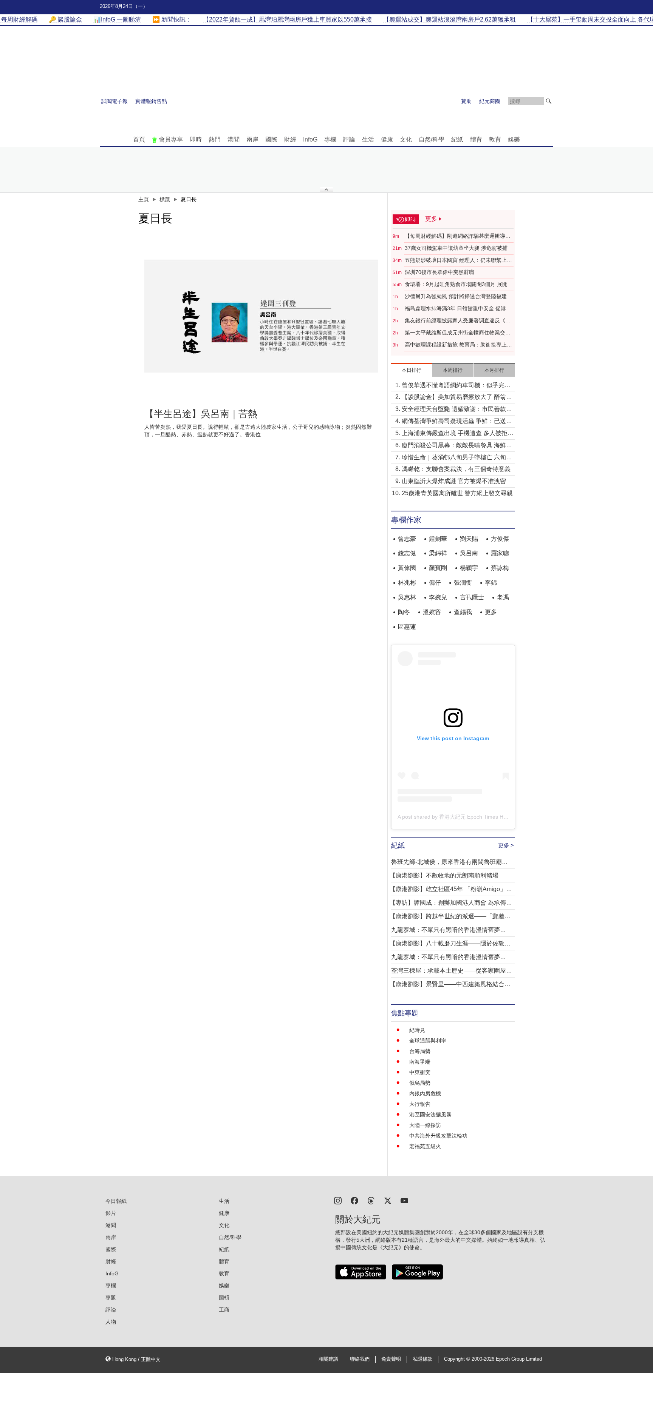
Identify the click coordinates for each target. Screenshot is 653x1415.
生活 (368, 139)
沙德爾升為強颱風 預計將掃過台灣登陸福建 (456, 296)
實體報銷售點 (151, 101)
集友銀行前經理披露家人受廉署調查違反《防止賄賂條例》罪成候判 (458, 320)
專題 (110, 1298)
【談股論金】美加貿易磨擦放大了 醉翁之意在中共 (457, 398)
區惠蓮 (407, 627)
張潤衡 (463, 582)
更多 (491, 612)
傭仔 (435, 582)
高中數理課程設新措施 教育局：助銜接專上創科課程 (458, 345)
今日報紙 (116, 1201)
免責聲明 (391, 1359)
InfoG (310, 139)
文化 (406, 139)
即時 (196, 139)
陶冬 (404, 612)
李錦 (491, 582)
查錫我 (463, 612)
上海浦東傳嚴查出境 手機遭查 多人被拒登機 (458, 434)
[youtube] (404, 1200)
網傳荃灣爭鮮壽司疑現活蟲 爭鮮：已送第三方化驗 (457, 422)
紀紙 (457, 139)
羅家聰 (500, 553)
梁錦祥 (438, 553)
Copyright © (458, 1359)
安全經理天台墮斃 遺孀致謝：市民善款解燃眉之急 (457, 410)
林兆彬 (407, 582)
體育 (476, 139)
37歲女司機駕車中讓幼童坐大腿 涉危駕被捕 (456, 248)
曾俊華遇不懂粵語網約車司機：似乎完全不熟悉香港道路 (456, 386)
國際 (271, 139)
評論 (349, 139)
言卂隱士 (472, 597)
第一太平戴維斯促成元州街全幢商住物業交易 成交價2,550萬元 (458, 332)
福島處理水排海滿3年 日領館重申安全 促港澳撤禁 (458, 308)
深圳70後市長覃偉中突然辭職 (439, 272)
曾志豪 (407, 539)
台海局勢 (419, 1051)
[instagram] (338, 1200)
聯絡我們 (360, 1359)
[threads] (371, 1200)
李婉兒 (438, 597)
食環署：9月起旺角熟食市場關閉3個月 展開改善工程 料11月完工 (459, 284)
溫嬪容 (432, 612)
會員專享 (171, 139)
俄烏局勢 (419, 1083)
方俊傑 (500, 539)
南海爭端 (419, 1062)
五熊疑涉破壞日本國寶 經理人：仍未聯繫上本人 (458, 260)
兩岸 (252, 139)
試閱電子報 (114, 101)
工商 (224, 1310)
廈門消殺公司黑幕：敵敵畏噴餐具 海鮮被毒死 (457, 446)
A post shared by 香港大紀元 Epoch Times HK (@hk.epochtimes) (475, 817)
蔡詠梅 (500, 568)
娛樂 (514, 139)
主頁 (143, 199)
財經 (290, 139)
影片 (110, 1213)
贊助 (466, 101)
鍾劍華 (438, 539)
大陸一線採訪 (425, 1125)
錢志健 (407, 553)
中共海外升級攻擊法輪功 (438, 1136)
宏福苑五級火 (425, 1146)
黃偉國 (407, 568)
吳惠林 (407, 597)
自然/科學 (431, 139)
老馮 (503, 597)
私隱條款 (422, 1359)
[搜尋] (549, 101)
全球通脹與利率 (427, 1041)
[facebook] (354, 1200)
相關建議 (328, 1359)
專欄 (330, 139)
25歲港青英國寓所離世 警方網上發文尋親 (457, 493)
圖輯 (224, 1298)
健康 (387, 139)
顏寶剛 (438, 568)
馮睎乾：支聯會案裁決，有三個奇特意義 (456, 469)
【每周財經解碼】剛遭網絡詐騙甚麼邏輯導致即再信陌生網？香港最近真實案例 (458, 236)
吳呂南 (469, 553)
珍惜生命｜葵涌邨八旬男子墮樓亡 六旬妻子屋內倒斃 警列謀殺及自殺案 (457, 458)
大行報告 (419, 1104)
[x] (387, 1200)
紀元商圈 (489, 101)
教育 (495, 139)
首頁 (139, 139)
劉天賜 (469, 539)
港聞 (233, 139)
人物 (110, 1322)
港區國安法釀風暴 (430, 1115)
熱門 (215, 139)
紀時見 (417, 1030)
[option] (261, 316)
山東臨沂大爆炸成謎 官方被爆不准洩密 (454, 481)
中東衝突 (419, 1072)
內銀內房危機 (425, 1093)
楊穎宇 (469, 568)
